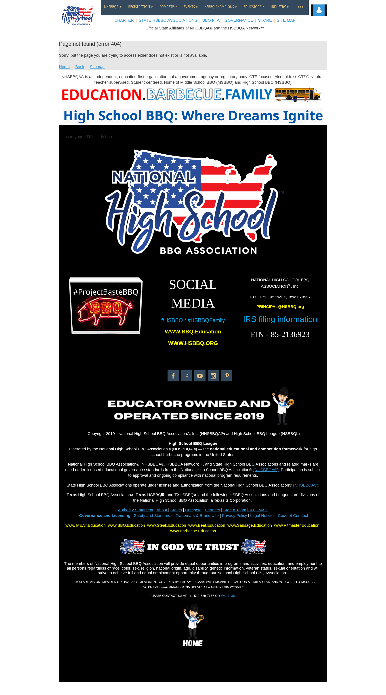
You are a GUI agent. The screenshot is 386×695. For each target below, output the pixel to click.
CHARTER (124, 20)
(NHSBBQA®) (266, 470)
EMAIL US (228, 595)
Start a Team (234, 510)
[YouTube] (200, 375)
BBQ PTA (211, 20)
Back (79, 67)
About (162, 510)
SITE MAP (286, 20)
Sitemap (97, 67)
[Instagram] (213, 375)
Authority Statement (135, 510)
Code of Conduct (293, 515)
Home (64, 67)
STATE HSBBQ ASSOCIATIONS (168, 20)
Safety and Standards (153, 515)
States (176, 510)
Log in (319, 10)
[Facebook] (173, 375)
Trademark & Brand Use (197, 515)
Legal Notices (262, 515)
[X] (186, 375)
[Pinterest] (226, 375)
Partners (212, 510)
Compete (192, 510)
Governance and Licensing (104, 515)
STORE (265, 20)
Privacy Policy (234, 515)
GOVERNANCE (238, 20)
